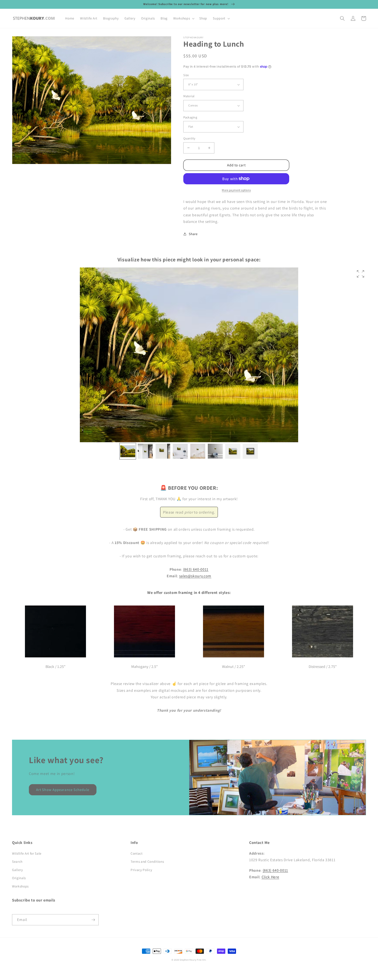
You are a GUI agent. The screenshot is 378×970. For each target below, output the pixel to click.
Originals (19, 878)
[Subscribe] (93, 920)
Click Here (270, 876)
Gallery (17, 870)
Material (189, 96)
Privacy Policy (141, 870)
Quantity (189, 138)
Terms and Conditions (147, 861)
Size (186, 75)
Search (17, 861)
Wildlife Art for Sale (27, 853)
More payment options (236, 190)
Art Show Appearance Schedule (62, 789)
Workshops (20, 886)
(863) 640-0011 (195, 569)
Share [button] (193, 234)
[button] (183, 18)
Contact (137, 853)
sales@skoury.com (195, 575)
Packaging (190, 117)
